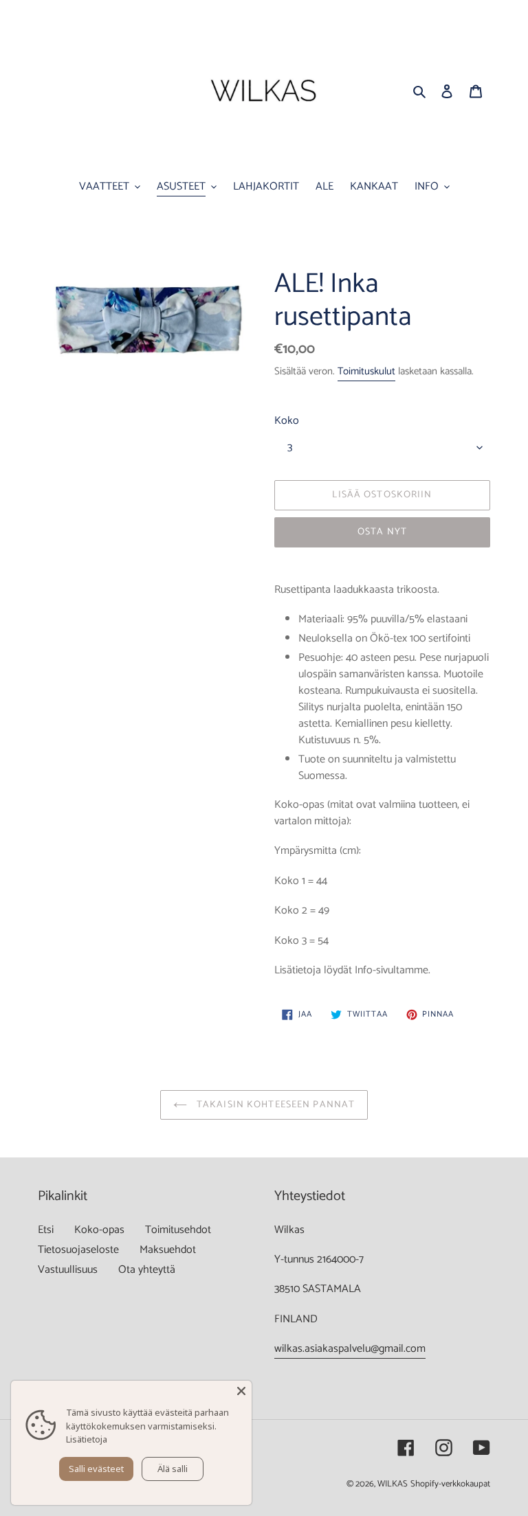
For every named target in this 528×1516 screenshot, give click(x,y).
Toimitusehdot (178, 1230)
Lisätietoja (86, 1439)
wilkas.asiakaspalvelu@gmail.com (350, 1348)
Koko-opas (99, 1230)
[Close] (241, 1391)
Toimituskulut (366, 371)
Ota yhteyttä (146, 1269)
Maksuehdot (168, 1250)
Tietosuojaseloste (78, 1250)
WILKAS (392, 1484)
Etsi (46, 1230)
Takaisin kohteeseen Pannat (274, 1105)
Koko (286, 421)
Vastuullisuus (68, 1269)
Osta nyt (382, 532)
